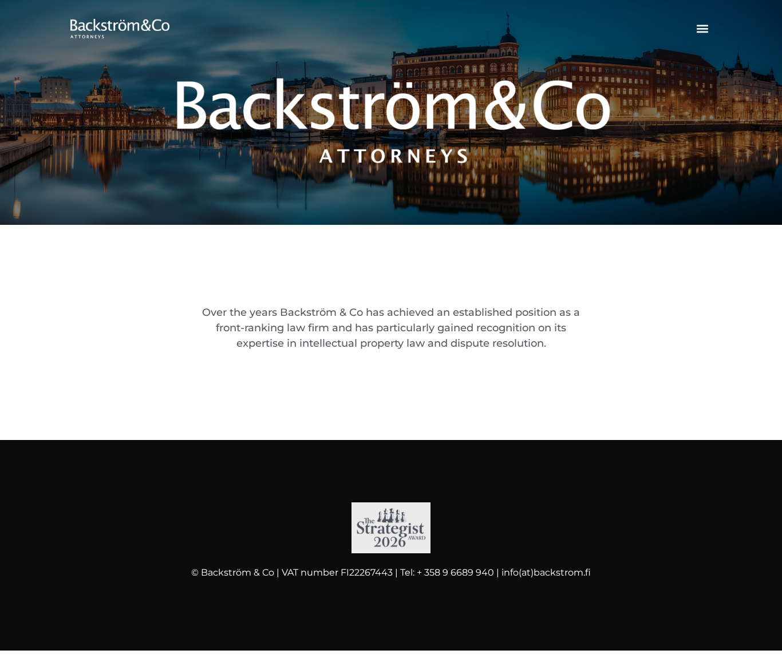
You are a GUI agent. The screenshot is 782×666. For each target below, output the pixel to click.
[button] (702, 28)
